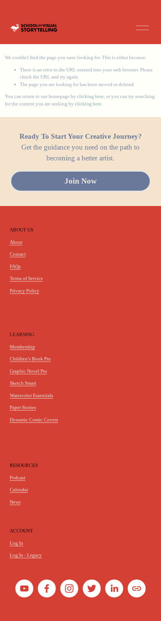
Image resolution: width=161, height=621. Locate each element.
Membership (22, 347)
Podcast (17, 477)
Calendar (19, 489)
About (16, 242)
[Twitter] (92, 588)
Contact (18, 254)
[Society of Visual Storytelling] (24, 588)
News (15, 502)
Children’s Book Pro (30, 359)
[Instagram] (69, 588)
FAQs (15, 266)
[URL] (137, 588)
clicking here (90, 96)
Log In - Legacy (26, 555)
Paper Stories (23, 407)
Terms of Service (26, 278)
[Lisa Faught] (114, 588)
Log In (16, 543)
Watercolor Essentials (31, 395)
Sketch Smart (23, 383)
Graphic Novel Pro (28, 371)
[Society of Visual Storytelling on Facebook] (47, 588)
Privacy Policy (24, 290)
